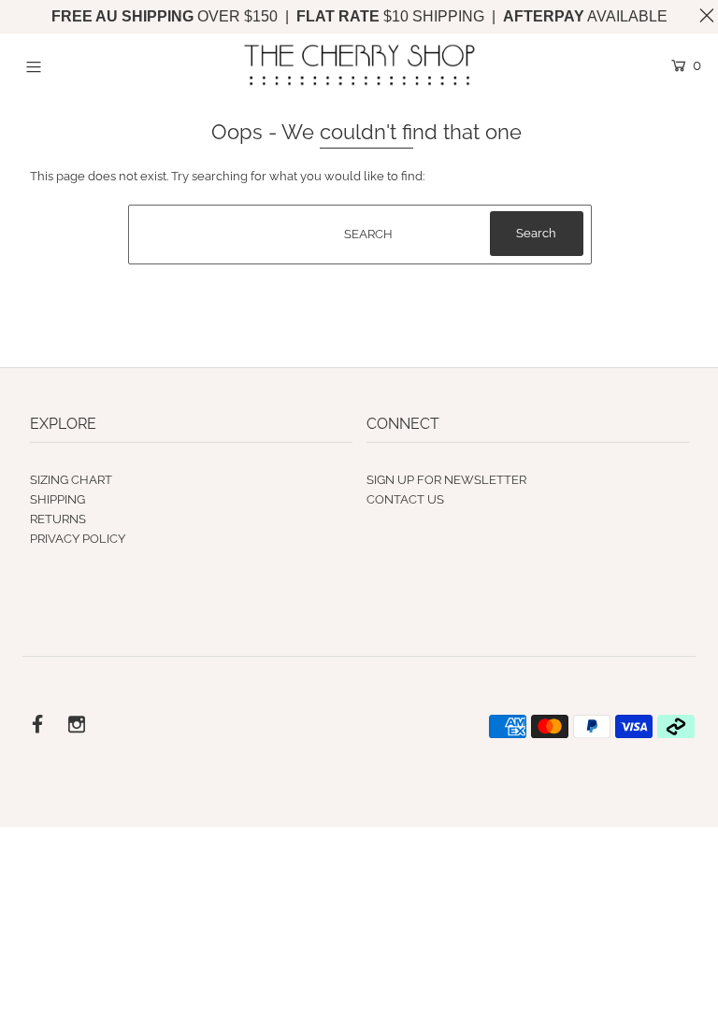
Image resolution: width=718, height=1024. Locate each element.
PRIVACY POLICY (77, 539)
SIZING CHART (71, 480)
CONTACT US (405, 499)
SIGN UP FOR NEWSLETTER (446, 480)
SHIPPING (57, 499)
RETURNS (58, 519)
